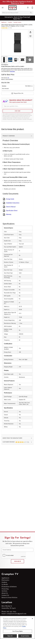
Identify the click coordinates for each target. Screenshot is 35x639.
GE (8, 77)
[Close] (32, 618)
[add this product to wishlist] (30, 36)
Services (4, 591)
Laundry (10, 22)
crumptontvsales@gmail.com (16, 614)
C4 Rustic (5, 584)
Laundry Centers (17, 22)
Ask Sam (17, 111)
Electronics (5, 580)
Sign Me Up (17, 561)
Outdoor (4, 582)
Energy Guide (10, 199)
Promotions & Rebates (9, 587)
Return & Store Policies (9, 598)
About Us (5, 593)
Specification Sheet (11, 210)
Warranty (8, 214)
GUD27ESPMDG (9, 79)
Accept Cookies (25, 636)
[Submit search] (31, 12)
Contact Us (5, 595)
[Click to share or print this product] (30, 32)
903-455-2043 (11, 612)
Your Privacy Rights (17, 631)
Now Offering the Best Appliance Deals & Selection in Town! (17, 2)
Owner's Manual (10, 206)
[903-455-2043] (32, 8)
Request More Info (18, 93)
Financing (5, 589)
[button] (3, 8)
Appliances (4, 22)
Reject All (10, 636)
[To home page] (12, 7)
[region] (17, 627)
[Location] (28, 8)
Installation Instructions (12, 203)
